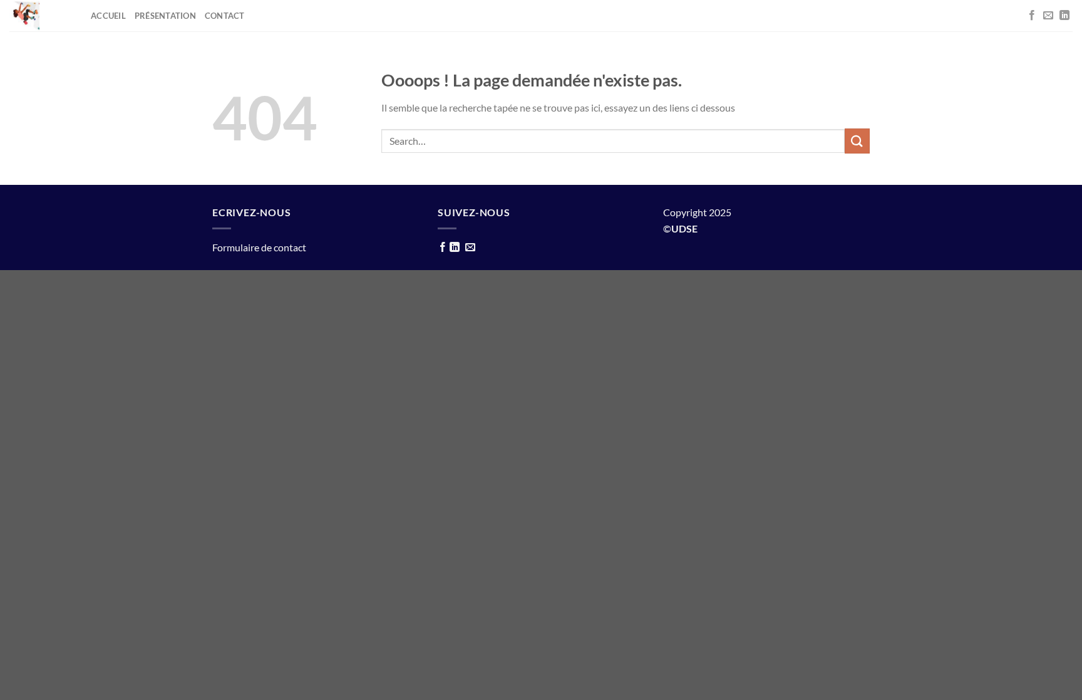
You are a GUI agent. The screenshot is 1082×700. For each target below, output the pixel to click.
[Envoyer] (857, 140)
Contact (225, 16)
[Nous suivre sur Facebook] (1032, 15)
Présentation (165, 16)
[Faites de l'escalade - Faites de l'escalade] (34, 15)
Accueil (108, 16)
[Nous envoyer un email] (1048, 15)
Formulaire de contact (259, 247)
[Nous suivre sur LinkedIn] (1064, 15)
